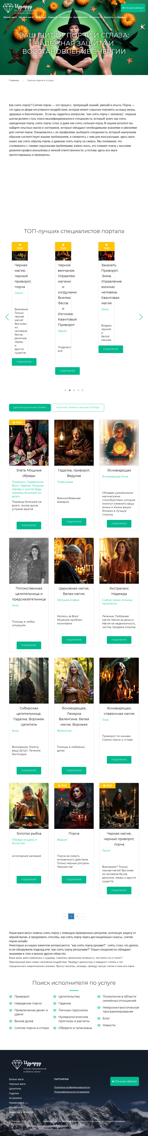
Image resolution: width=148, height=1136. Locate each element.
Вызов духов (23, 1021)
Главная (14, 80)
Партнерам (61, 1079)
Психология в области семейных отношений (119, 998)
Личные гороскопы (73, 1010)
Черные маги (26, 17)
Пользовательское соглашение (71, 1091)
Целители (40, 17)
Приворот (22, 996)
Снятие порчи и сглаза (31, 1028)
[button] (65, 390)
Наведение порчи (28, 1003)
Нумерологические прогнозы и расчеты (74, 1019)
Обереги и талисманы (75, 1028)
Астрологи (65, 17)
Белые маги (10, 17)
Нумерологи (80, 17)
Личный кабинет (133, 7)
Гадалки (53, 17)
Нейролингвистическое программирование (121, 1009)
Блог (106, 1018)
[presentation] (13, 318)
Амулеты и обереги (115, 17)
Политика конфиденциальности (72, 1087)
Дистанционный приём (30, 407)
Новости (109, 1025)
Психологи (95, 17)
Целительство (69, 996)
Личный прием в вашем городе (77, 407)
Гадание (64, 1003)
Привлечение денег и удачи (31, 1012)
